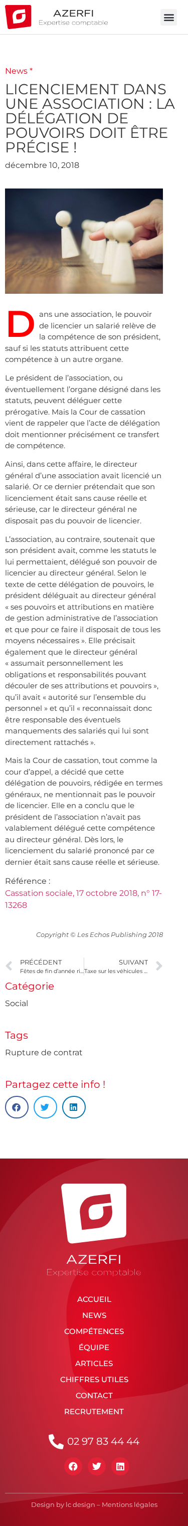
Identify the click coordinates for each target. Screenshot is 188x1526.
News (94, 1315)
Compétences (94, 1331)
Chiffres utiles (94, 1379)
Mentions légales (129, 1504)
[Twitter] (97, 1466)
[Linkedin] (120, 1466)
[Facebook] (73, 1466)
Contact (94, 1395)
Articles (94, 1363)
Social (16, 1003)
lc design (80, 1504)
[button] (168, 17)
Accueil (94, 1299)
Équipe (94, 1347)
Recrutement (94, 1411)
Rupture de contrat (44, 1052)
